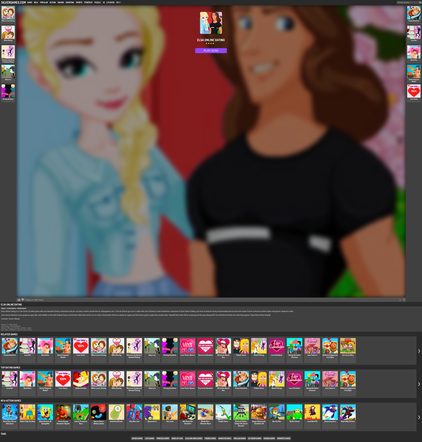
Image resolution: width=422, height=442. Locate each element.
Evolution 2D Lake (116, 421)
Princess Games (163, 438)
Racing (61, 2)
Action (53, 2)
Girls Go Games (240, 438)
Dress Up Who (177, 438)
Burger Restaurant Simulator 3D (259, 422)
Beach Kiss (45, 355)
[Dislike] (22, 299)
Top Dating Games (10, 367)
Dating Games (21, 308)
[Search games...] (420, 2)
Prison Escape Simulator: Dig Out (63, 422)
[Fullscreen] (400, 299)
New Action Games (11, 400)
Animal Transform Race (81, 422)
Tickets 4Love (241, 355)
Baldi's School (294, 421)
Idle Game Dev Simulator (188, 422)
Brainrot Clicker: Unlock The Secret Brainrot (241, 423)
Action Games (11, 308)
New (36, 2)
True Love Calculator (205, 355)
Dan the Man (276, 421)
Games (3, 308)
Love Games (149, 438)
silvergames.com (13, 2)
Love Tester (81, 355)
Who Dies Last (134, 421)
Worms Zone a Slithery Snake (99, 422)
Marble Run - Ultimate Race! (205, 422)
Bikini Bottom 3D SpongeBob (45, 422)
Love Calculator (276, 355)
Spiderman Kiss (80, 388)
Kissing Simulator (170, 355)
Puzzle (97, 2)
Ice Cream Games (254, 438)
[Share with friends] (403, 299)
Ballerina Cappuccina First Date (330, 356)
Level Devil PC (312, 421)
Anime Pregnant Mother (63, 356)
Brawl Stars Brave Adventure (9, 422)
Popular (44, 2)
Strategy (88, 2)
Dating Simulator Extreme (294, 356)
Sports (79, 2)
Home (29, 2)
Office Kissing (116, 355)
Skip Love (152, 355)
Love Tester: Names (188, 355)
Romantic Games (283, 438)
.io (104, 2)
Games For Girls (224, 438)
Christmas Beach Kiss (223, 356)
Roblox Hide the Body (27, 421)
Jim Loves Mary (348, 355)
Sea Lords (169, 421)
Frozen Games (210, 438)
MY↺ (118, 2)
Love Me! (27, 355)
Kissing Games (269, 438)
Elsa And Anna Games (193, 438)
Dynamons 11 (152, 421)
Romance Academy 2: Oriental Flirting (134, 356)
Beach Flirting (259, 355)
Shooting (70, 2)
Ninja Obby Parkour (348, 421)
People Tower (223, 421)
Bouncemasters (330, 421)
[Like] (19, 299)
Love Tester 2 (312, 355)
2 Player (110, 2)
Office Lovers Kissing (98, 355)
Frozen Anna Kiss (10, 355)
